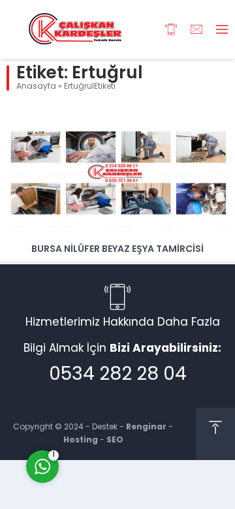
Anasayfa (36, 87)
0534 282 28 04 (118, 375)
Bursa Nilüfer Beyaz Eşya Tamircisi (117, 249)
